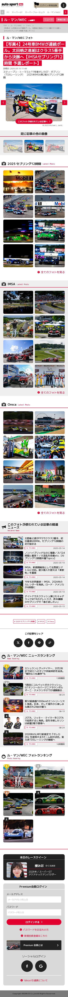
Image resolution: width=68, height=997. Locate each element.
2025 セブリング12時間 (25, 621)
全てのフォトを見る (53, 272)
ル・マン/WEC (54, 12)
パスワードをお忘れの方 (36, 929)
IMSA (42, 621)
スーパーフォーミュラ (35, 12)
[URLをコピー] (49, 642)
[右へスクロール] (66, 12)
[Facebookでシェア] (28, 642)
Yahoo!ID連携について (36, 980)
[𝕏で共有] (18, 642)
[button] (64, 102)
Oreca (51, 621)
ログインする (32, 922)
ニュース (49, 19)
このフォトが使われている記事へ (33, 121)
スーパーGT (17, 12)
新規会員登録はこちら (35, 935)
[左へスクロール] (2, 12)
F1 (8, 12)
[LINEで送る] (39, 642)
